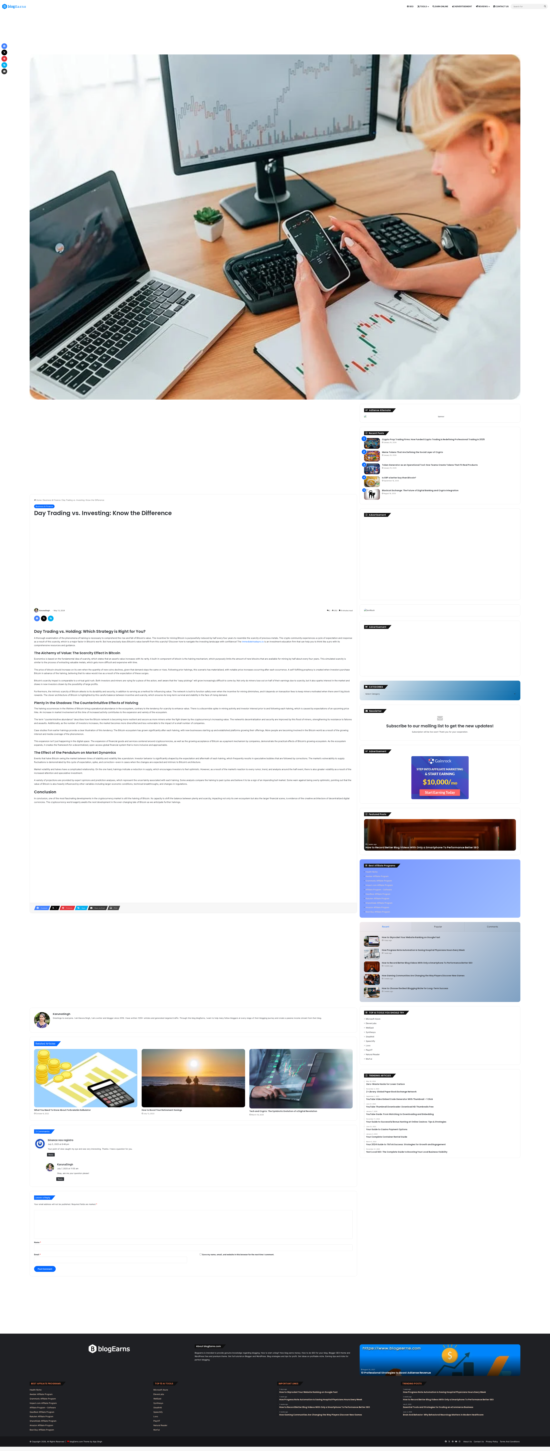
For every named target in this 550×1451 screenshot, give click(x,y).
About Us (467, 1441)
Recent (385, 926)
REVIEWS (483, 6)
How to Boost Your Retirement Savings (162, 1110)
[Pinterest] (4, 59)
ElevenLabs (371, 1023)
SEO (411, 6)
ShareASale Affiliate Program (379, 903)
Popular (438, 926)
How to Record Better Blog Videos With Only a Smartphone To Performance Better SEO (427, 962)
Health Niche (372, 872)
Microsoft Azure (373, 1019)
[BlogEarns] (15, 6)
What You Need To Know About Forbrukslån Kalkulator (62, 1110)
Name (37, 1242)
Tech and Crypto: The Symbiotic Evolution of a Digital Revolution (283, 1111)
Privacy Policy (492, 1441)
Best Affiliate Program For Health (382, 1372)
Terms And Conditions (510, 1441)
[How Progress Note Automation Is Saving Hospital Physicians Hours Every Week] (372, 954)
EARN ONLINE (441, 6)
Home (39, 500)
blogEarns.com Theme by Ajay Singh (86, 1441)
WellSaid (370, 1028)
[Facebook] (37, 618)
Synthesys (371, 1032)
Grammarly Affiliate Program (379, 881)
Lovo (368, 1045)
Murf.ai (369, 1059)
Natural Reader (373, 1054)
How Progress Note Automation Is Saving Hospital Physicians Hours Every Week (423, 950)
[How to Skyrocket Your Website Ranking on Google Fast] (372, 941)
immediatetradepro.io (253, 641)
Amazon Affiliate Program (377, 907)
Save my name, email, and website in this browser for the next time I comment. (238, 1254)
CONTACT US (502, 6)
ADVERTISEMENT (463, 6)
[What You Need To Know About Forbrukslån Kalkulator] (85, 1078)
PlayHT (369, 1050)
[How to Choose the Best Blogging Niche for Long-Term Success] (372, 992)
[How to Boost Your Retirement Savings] (193, 1078)
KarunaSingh (44, 610)
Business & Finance (52, 500)
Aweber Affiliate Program (377, 876)
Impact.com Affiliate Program (379, 885)
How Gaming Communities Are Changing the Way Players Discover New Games (418, 847)
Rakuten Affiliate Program (377, 898)
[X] (44, 618)
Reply (50, 1154)
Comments (492, 926)
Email (37, 1254)
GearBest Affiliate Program (378, 894)
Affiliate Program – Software (379, 889)
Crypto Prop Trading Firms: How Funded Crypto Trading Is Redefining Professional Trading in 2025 (433, 439)
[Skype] (51, 618)
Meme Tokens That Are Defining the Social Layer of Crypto (412, 452)
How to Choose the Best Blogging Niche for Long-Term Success (415, 988)
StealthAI (370, 1037)
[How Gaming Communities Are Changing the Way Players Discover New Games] (372, 979)
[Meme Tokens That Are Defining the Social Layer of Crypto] (372, 456)
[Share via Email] (4, 71)
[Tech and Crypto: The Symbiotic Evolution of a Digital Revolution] (301, 1078)
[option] (440, 835)
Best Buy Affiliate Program (378, 912)
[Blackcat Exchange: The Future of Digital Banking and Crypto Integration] (372, 494)
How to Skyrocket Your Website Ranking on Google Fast (411, 937)
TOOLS (423, 6)
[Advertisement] (275, 31)
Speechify (370, 1041)
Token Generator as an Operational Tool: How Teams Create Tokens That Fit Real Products (430, 465)
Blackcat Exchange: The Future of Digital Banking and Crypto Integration (420, 490)
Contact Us (479, 1441)
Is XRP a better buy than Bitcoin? (399, 477)
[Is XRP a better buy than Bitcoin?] (372, 481)
